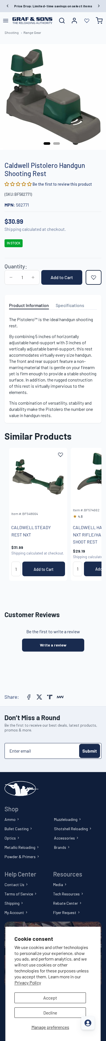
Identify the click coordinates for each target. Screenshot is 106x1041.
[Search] (62, 20)
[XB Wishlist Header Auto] (87, 20)
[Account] (74, 20)
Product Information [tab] (29, 305)
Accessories (64, 838)
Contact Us (14, 884)
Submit (89, 750)
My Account (14, 912)
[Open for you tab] (88, 1023)
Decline (50, 1012)
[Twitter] (39, 697)
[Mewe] (60, 697)
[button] (19, 184)
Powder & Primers (20, 856)
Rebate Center (65, 903)
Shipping (12, 903)
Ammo (10, 819)
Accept (50, 997)
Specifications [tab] (70, 305)
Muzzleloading (65, 819)
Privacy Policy (27, 982)
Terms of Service (19, 893)
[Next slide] (91, 514)
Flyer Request (64, 912)
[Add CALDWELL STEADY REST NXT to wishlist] (60, 455)
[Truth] (49, 697)
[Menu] (5, 20)
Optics (10, 838)
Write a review (53, 645)
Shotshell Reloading (71, 828)
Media (58, 884)
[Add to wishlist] (93, 277)
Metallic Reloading (20, 847)
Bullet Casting (17, 828)
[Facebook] (28, 697)
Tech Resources (66, 893)
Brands (60, 847)
